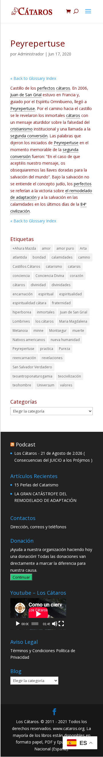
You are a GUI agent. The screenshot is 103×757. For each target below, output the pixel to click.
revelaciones (52, 357)
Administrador (31, 54)
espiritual (46, 294)
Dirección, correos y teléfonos (38, 526)
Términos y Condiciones (32, 650)
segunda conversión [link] (28, 135)
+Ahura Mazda (24, 248)
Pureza (64, 348)
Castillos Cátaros (26, 266)
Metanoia (20, 330)
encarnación (23, 294)
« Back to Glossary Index (33, 78)
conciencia (21, 275)
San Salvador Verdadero (32, 367)
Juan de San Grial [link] (25, 94)
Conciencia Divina (49, 275)
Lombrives (21, 321)
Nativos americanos (29, 339)
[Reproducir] (18, 624)
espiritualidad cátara (29, 303)
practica (46, 348)
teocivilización (69, 376)
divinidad (38, 284)
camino (84, 257)
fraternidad (61, 303)
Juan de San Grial (73, 312)
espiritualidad (70, 294)
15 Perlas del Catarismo (36, 485)
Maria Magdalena (73, 321)
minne (38, 330)
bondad (39, 257)
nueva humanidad (65, 339)
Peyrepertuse (23, 348)
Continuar (21, 577)
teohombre (22, 385)
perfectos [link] (46, 88)
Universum (45, 385)
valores (66, 385)
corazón (76, 275)
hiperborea (22, 312)
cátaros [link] (63, 88)
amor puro (65, 248)
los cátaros (44, 321)
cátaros (19, 284)
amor (46, 248)
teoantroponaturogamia (32, 376)
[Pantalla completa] (61, 624)
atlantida (20, 257)
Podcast (25, 444)
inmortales (45, 312)
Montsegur (58, 330)
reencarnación (24, 357)
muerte (78, 330)
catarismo (54, 266)
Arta (83, 248)
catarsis (74, 266)
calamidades (62, 257)
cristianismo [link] (21, 129)
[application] (38, 614)
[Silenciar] (55, 624)
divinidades (61, 284)
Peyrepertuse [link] (22, 108)
